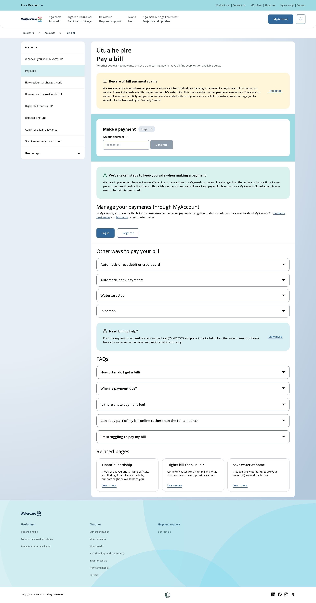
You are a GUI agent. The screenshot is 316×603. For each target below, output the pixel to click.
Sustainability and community (107, 553)
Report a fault (29, 531)
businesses (103, 217)
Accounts (50, 32)
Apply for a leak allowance (41, 129)
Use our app (32, 153)
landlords (122, 217)
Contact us (164, 531)
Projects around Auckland (36, 546)
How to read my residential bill (43, 94)
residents (279, 213)
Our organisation (99, 531)
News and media (99, 567)
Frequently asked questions (37, 539)
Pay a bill (30, 71)
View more (275, 336)
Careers (94, 574)
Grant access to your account (43, 141)
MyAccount (281, 19)
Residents (28, 32)
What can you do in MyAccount (44, 59)
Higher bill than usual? (39, 106)
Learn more (109, 485)
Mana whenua (98, 539)
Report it (275, 91)
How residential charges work (43, 82)
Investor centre (98, 560)
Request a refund (35, 118)
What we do (96, 546)
